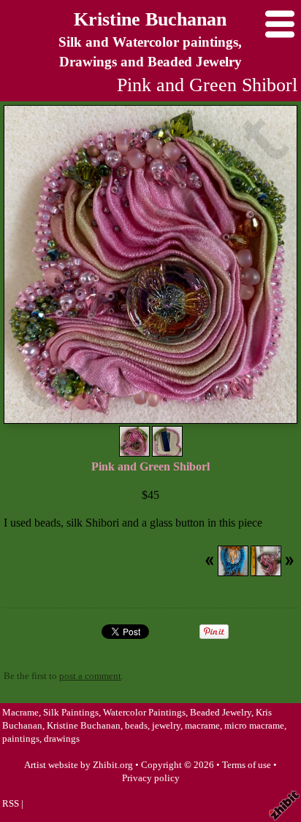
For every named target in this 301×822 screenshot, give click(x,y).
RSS (10, 804)
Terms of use (246, 765)
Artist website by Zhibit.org (78, 765)
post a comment (90, 676)
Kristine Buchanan (150, 19)
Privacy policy (151, 778)
